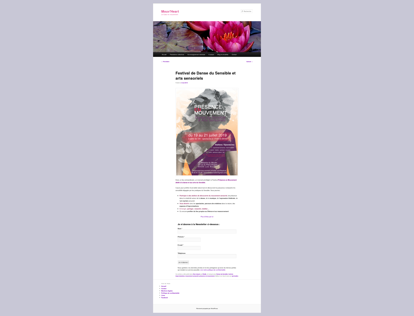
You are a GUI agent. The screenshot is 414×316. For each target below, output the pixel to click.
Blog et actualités (222, 54)
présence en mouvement (207, 276)
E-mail (180, 245)
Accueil (164, 54)
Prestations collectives (177, 54)
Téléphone (181, 253)
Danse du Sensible (222, 274)
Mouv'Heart (170, 11)
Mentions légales (167, 291)
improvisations (180, 276)
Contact (234, 54)
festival (230, 274)
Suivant (249, 62)
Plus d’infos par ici (207, 216)
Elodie (204, 274)
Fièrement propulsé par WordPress (207, 308)
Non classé (196, 274)
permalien (235, 276)
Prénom (181, 237)
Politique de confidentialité (170, 293)
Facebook (164, 298)
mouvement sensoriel (192, 276)
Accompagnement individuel (196, 54)
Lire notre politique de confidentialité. (213, 270)
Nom (180, 228)
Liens (163, 295)
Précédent (165, 62)
